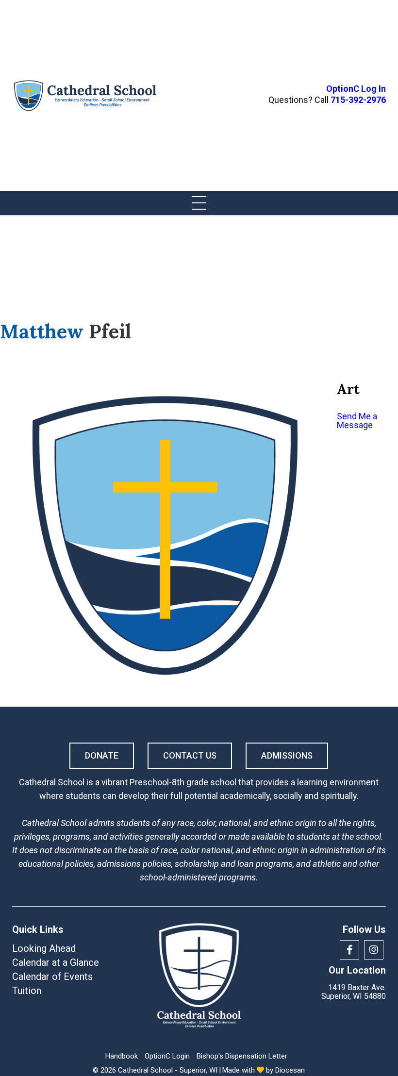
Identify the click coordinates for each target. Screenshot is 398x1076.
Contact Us (189, 755)
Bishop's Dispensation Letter (242, 1056)
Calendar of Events (52, 976)
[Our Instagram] (373, 950)
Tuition (26, 990)
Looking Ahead (44, 948)
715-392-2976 (358, 100)
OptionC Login (167, 1056)
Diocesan (290, 1070)
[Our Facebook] (349, 950)
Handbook (121, 1056)
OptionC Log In (356, 88)
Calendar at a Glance (55, 962)
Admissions (287, 755)
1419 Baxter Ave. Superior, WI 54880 (353, 992)
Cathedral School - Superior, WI (167, 1070)
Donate (101, 755)
